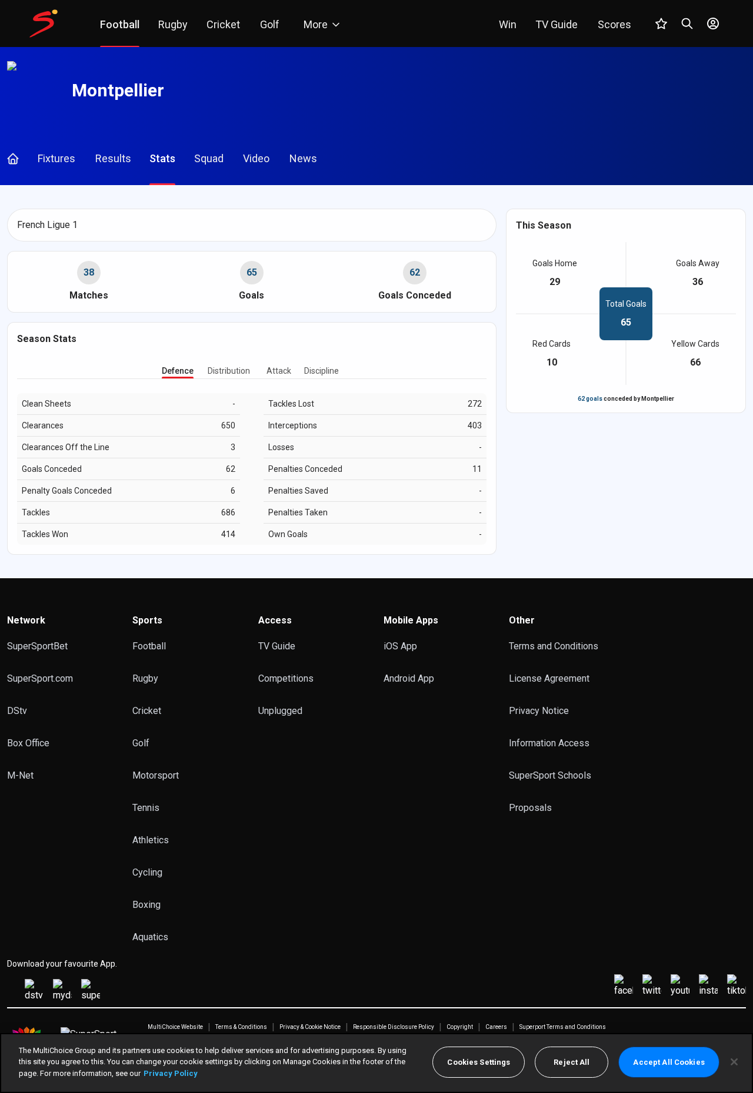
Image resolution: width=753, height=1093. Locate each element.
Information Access (549, 743)
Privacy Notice (539, 710)
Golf (140, 743)
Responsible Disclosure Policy (393, 1027)
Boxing (146, 904)
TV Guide (276, 646)
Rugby (145, 678)
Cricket (146, 710)
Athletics (150, 840)
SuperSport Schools (550, 775)
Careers (496, 1027)
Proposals (530, 807)
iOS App (400, 646)
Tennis (145, 807)
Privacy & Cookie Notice (310, 1027)
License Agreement (549, 678)
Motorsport (155, 775)
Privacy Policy (171, 1073)
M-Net (20, 775)
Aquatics (150, 937)
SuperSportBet (37, 646)
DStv (17, 710)
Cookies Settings (478, 1062)
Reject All (571, 1062)
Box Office (28, 743)
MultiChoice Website (175, 1027)
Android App (409, 678)
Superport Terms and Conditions (562, 1027)
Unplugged (280, 710)
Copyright (460, 1027)
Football (149, 646)
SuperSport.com (40, 678)
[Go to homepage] (43, 23)
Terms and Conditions (553, 646)
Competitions (286, 678)
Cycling (147, 872)
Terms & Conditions (241, 1027)
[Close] (734, 1062)
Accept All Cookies (668, 1062)
